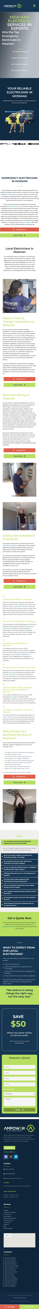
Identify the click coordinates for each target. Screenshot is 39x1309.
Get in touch (17, 335)
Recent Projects (8, 1228)
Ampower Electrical (12, 194)
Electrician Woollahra (10, 1262)
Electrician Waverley (10, 1260)
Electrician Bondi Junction (12, 1266)
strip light (13, 697)
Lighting (6, 1210)
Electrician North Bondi (11, 1272)
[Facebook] (6, 1156)
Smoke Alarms (8, 1216)
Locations (8, 1252)
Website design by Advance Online (19, 1301)
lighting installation (15, 606)
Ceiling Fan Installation (10, 1212)
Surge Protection (8, 1220)
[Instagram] (11, 1156)
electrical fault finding (12, 674)
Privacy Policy (17, 1297)
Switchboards (7, 1214)
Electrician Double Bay (11, 1278)
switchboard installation (21, 654)
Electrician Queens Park (11, 1280)
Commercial (7, 1222)
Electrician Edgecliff (10, 1286)
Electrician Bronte (9, 1274)
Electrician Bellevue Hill (11, 1268)
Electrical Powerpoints (10, 1218)
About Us (6, 1224)
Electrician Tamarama (11, 1284)
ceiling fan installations (10, 545)
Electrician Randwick (10, 1258)
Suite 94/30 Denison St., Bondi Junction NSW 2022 (17, 1186)
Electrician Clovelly (10, 1276)
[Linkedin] (16, 1156)
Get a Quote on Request (19, 51)
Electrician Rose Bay (10, 1270)
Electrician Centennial (10, 1282)
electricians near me (15, 206)
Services (7, 1204)
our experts (27, 222)
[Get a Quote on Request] (19, 49)
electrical (32, 262)
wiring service (30, 437)
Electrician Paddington (11, 1264)
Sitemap (23, 1297)
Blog (5, 1226)
